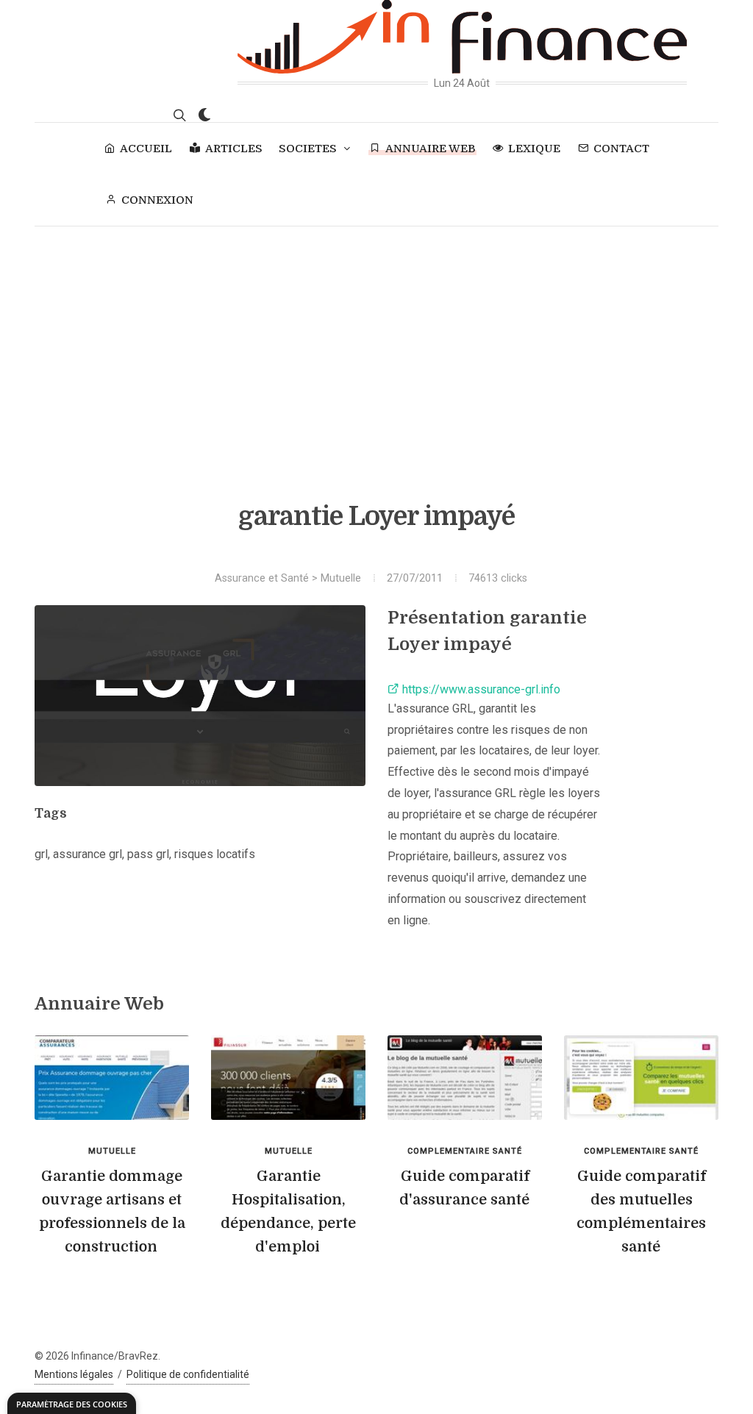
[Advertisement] (376, 337)
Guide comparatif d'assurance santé (464, 1188)
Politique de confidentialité (187, 1374)
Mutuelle (341, 578)
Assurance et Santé (262, 578)
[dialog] (71, 1403)
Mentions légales (74, 1374)
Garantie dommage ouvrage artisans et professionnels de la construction (112, 1211)
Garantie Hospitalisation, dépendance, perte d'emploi (288, 1211)
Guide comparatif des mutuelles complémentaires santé (641, 1211)
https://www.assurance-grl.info (479, 689)
